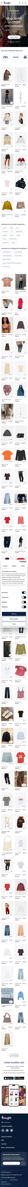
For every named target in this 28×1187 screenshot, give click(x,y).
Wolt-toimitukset (7, 1147)
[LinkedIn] (7, 1130)
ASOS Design (19, 231)
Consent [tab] (5, 566)
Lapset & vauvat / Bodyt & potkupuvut (12, 263)
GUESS (11, 228)
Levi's (17, 228)
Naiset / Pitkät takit (7, 255)
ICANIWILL (9, 171)
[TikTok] (11, 1130)
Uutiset (4, 1144)
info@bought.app (17, 1175)
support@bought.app (9, 1177)
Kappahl (5, 235)
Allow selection (14, 619)
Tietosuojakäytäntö (6, 1184)
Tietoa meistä (6, 1137)
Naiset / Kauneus (7, 252)
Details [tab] (14, 566)
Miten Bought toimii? (13, 42)
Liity (23, 1163)
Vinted (9, 421)
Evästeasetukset (14, 1180)
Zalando (22, 214)
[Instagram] (3, 1130)
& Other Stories (13, 239)
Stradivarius (5, 242)
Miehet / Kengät (6, 259)
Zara (23, 149)
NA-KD (9, 334)
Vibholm (22, 106)
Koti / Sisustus (6, 266)
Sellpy (10, 1027)
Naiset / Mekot (18, 255)
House (11, 235)
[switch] (24, 597)
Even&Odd (5, 231)
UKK (2, 1140)
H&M (23, 84)
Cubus (13, 242)
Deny (14, 624)
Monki (18, 235)
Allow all (14, 614)
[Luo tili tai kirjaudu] (22, 3)
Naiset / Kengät (18, 252)
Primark (4, 239)
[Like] (11, 103)
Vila (12, 231)
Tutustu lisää (14, 1055)
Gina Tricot (9, 106)
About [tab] (23, 566)
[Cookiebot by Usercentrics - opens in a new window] (19, 562)
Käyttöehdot (4, 1182)
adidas (4, 228)
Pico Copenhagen (7, 853)
